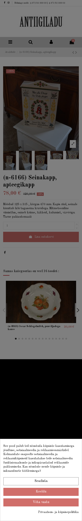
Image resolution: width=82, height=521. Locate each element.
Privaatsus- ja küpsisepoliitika (58, 512)
